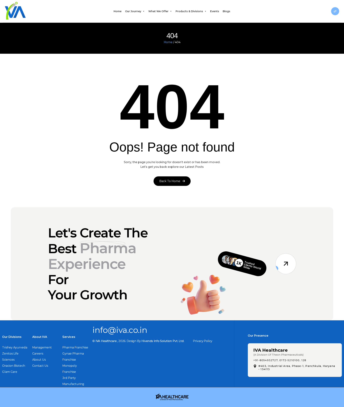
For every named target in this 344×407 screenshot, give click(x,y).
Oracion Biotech (13, 365)
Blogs (226, 11)
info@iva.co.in (119, 329)
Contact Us (40, 365)
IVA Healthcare (106, 341)
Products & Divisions (189, 11)
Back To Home (170, 181)
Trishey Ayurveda (14, 347)
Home (117, 11)
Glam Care (9, 372)
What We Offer (158, 11)
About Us (39, 359)
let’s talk (317, 11)
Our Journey (133, 11)
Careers (37, 353)
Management (42, 347)
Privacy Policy (202, 341)
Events (214, 11)
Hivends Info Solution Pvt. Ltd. (162, 341)
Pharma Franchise (75, 347)
